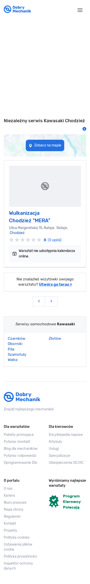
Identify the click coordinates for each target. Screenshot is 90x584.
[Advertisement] (45, 68)
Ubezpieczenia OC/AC (66, 463)
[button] (22, 547)
